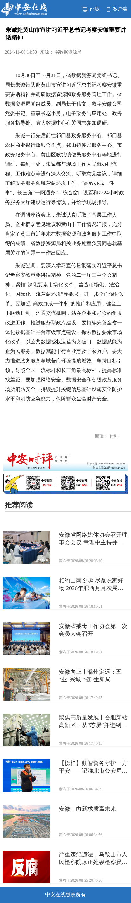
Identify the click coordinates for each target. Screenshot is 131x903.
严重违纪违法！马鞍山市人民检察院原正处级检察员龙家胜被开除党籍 (93, 858)
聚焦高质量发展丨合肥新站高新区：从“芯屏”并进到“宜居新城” (93, 721)
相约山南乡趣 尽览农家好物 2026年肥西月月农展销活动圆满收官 (91, 584)
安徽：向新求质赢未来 (87, 809)
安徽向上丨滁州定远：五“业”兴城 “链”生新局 (90, 676)
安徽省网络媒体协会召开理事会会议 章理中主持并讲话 (93, 539)
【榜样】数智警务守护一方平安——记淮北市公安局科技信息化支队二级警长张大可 (93, 767)
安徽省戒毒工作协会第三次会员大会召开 (93, 630)
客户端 (119, 8)
